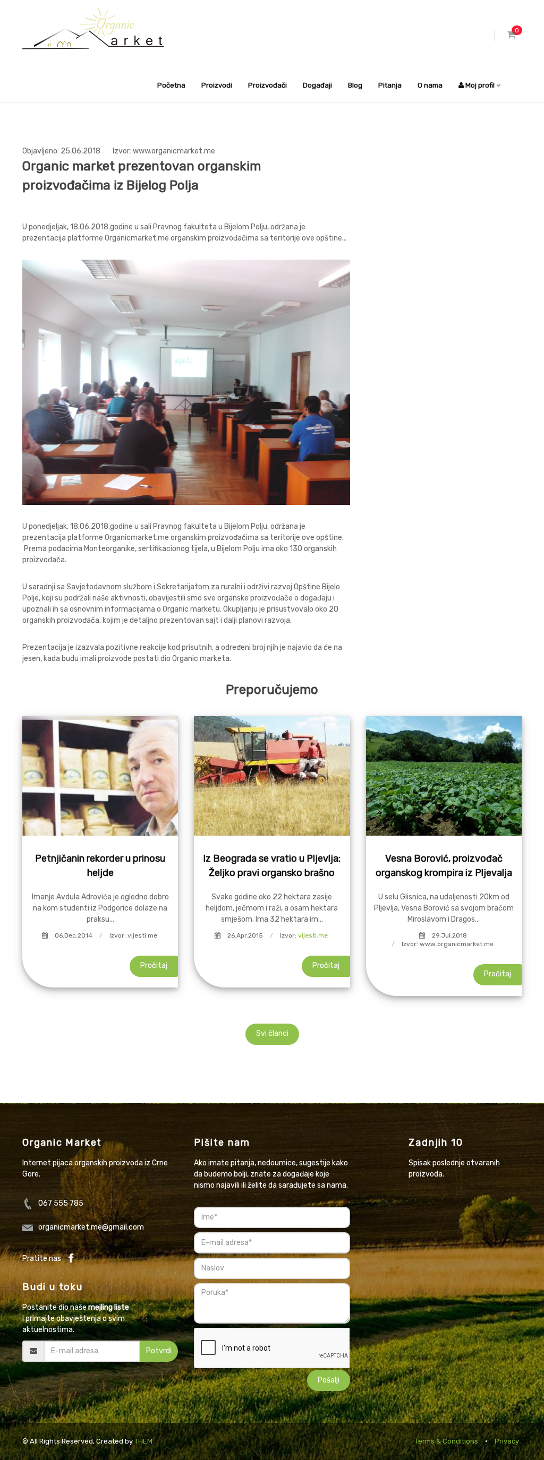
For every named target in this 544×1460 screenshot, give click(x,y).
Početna (171, 85)
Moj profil (480, 85)
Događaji (317, 85)
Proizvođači (267, 85)
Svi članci (272, 1033)
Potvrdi (159, 1350)
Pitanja (390, 85)
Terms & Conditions (446, 1441)
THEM (143, 1441)
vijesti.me (313, 935)
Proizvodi (216, 85)
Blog (355, 85)
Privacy (507, 1441)
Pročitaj (153, 965)
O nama (430, 85)
